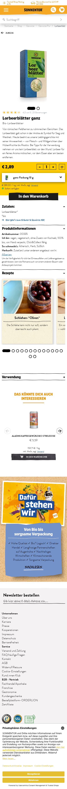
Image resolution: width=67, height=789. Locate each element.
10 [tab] (48, 350)
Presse (5, 626)
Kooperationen (10, 630)
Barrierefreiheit (10, 642)
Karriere (6, 622)
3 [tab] (17, 350)
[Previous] (7, 431)
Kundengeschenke (12, 696)
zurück (9, 32)
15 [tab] (35, 356)
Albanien (7, 254)
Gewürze (30, 26)
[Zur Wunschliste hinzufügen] (62, 167)
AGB (4, 663)
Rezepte (33, 273)
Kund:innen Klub (11, 675)
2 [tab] (38, 108)
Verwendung (33, 377)
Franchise (7, 688)
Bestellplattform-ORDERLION (20, 700)
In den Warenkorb (33, 196)
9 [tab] (44, 350)
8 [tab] (39, 350)
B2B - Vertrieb (10, 680)
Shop (19, 26)
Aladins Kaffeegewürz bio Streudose (33, 436)
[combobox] (30, 20)
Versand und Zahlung (13, 651)
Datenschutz (9, 638)
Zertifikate (7, 704)
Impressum (8, 634)
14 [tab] (30, 356)
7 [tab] (35, 350)
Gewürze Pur (44, 26)
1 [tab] (31, 108)
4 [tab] (22, 350)
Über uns (7, 618)
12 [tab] (57, 350)
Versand (34, 185)
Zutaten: (33, 206)
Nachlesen (33, 567)
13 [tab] (61, 350)
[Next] (59, 431)
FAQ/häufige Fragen (13, 655)
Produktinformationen (33, 228)
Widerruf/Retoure (12, 667)
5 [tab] (26, 350)
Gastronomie (9, 692)
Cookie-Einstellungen (14, 671)
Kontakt (6, 659)
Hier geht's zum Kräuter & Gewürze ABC (25, 220)
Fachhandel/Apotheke (14, 684)
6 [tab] (30, 350)
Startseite (8, 26)
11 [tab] (52, 350)
